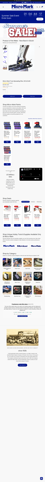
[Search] (37, 7)
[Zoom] (39, 46)
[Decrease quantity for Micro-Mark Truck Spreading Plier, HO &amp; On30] (4, 92)
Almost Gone (39, 201)
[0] (41, 7)
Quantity (4, 89)
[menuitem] (5, 2)
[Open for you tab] (41, 478)
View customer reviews (22, 316)
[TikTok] (28, 2)
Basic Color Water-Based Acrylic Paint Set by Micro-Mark (7, 133)
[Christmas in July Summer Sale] (22, 30)
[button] (39, 19)
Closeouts (33, 201)
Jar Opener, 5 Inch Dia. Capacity (17, 215)
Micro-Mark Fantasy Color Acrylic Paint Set (17, 133)
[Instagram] (23, 2)
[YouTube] (25, 2)
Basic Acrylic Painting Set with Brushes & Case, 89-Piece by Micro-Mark (27, 133)
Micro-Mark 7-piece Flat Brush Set (7, 215)
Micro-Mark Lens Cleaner (37, 215)
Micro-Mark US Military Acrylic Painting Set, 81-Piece (37, 133)
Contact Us (10, 2)
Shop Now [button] (38, 32)
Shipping (4, 86)
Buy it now (32, 96)
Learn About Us (22, 365)
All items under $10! (25, 201)
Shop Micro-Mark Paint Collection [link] (35, 118)
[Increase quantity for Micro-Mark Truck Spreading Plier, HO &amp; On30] (7, 92)
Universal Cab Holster (27, 215)
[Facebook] (22, 2)
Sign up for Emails (5, 2)
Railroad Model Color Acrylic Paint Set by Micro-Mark (7, 157)
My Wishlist (15, 2)
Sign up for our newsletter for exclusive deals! (23, 0)
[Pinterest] (26, 2)
